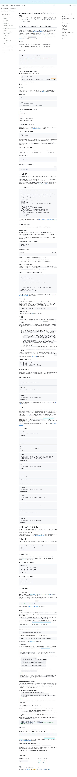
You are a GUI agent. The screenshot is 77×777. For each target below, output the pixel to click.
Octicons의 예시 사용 (24, 359)
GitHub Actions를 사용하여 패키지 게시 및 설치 (47, 219)
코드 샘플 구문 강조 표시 (26, 124)
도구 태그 (22, 407)
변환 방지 (21, 727)
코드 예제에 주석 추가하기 (43, 183)
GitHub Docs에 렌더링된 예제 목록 (27, 71)
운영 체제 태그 (23, 370)
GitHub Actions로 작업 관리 (33, 606)
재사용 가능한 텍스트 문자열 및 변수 (29, 527)
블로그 (49, 769)
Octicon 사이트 (45, 320)
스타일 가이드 (44, 91)
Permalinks (22, 644)
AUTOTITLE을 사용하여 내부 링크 (27, 681)
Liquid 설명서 (47, 34)
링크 (20, 610)
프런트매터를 (45, 648)
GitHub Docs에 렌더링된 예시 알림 (27, 109)
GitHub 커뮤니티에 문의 (43, 760)
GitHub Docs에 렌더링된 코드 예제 (26, 164)
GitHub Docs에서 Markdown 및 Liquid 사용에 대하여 (34, 26)
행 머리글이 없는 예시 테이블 (26, 577)
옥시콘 (21, 317)
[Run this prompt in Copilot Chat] (53, 252)
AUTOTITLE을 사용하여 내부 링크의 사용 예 (27, 690)
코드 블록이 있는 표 (24, 588)
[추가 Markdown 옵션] (71, 14)
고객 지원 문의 (41, 762)
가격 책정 (40, 769)
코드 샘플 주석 (23, 174)
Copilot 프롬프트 (24, 224)
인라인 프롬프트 (23, 299)
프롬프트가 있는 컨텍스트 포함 (25, 264)
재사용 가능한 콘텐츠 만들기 (39, 535)
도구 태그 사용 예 (23, 428)
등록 (74, 5)
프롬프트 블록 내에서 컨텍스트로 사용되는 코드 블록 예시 (30, 272)
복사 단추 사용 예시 (23, 155)
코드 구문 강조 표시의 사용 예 (26, 131)
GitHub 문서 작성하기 (5, 8)
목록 (20, 41)
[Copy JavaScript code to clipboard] (55, 167)
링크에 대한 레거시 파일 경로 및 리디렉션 (29, 743)
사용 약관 (28, 769)
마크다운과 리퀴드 (13, 8)
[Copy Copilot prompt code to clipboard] (55, 252)
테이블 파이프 (23, 539)
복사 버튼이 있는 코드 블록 (25, 147)
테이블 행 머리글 (24, 554)
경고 (20, 87)
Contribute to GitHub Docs (8, 11)
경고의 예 (21, 94)
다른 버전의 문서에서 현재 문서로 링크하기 (29, 706)
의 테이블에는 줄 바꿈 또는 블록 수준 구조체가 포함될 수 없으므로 (42, 594)
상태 (37, 769)
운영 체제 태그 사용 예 (24, 377)
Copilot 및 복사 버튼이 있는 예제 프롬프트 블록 (28, 241)
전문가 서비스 (45, 769)
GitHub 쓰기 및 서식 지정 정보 (38, 31)
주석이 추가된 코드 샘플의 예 (26, 187)
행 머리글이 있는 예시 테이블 (26, 562)
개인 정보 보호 (33, 769)
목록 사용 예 (22, 50)
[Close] (74, 1)
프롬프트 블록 (22, 230)
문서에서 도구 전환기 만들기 (48, 417)
